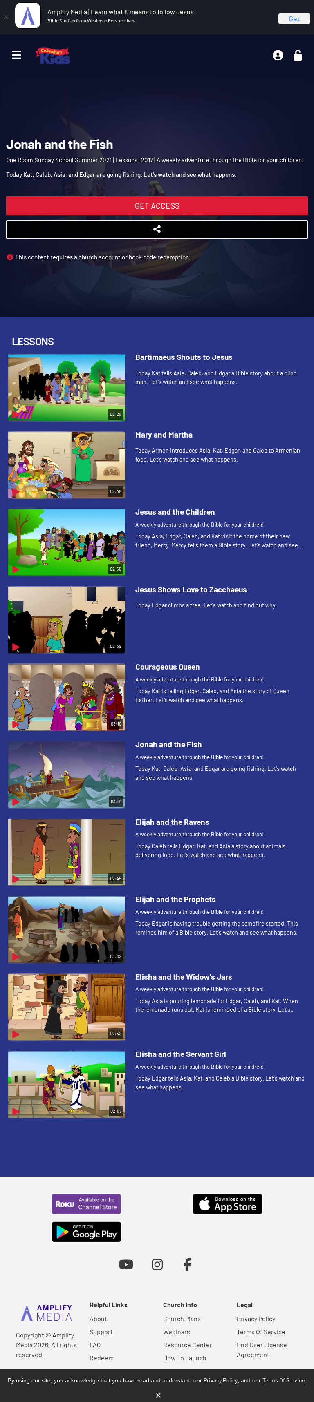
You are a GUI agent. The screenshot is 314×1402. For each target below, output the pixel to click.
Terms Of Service (261, 1331)
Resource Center (187, 1344)
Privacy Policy (256, 1318)
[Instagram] (157, 1264)
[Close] (6, 17)
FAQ (95, 1344)
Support (101, 1331)
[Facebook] (188, 1264)
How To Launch (184, 1358)
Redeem (102, 1358)
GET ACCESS (157, 205)
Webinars (176, 1331)
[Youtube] (126, 1264)
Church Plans (182, 1318)
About (98, 1318)
